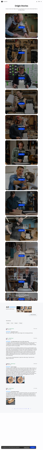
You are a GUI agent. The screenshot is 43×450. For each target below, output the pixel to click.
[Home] (11, 1)
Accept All (32, 447)
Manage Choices (26, 447)
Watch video (21, 27)
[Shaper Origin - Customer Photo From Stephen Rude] (22, 307)
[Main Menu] (41, 1)
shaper (16, 323)
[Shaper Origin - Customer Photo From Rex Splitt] (26, 310)
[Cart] (39, 1)
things (20, 323)
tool (12, 323)
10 (28, 408)
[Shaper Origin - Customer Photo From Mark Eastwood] (18, 310)
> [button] (30, 408)
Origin (8, 323)
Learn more (21, 447)
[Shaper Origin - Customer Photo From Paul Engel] (30, 307)
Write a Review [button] (33, 314)
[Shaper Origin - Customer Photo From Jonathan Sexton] (18, 307)
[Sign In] (37, 1)
